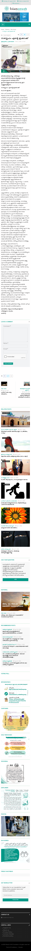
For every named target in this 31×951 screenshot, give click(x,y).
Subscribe (15, 900)
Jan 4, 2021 (22, 501)
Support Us (7, 928)
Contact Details (8, 934)
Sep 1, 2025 (22, 644)
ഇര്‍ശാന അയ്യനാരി (6, 454)
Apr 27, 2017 (22, 429)
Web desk (3, 389)
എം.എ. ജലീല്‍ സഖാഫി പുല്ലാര (9, 429)
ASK (15, 579)
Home (2, 29)
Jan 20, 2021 (27, 392)
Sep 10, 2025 (18, 637)
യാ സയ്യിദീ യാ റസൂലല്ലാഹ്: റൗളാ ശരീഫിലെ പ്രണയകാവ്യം (13, 640)
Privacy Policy (7, 932)
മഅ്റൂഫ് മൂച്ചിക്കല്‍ (7, 629)
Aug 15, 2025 (12, 613)
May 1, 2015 (19, 525)
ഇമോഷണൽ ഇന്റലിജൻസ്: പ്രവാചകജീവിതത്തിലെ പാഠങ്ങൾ (12, 632)
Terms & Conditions (11, 947)
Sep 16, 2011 (5, 390)
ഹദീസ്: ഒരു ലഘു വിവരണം (6, 393)
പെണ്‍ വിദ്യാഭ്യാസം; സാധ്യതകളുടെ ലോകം (14, 480)
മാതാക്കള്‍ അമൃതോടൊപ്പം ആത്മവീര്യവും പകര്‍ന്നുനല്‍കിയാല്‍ (13, 503)
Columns (7, 29)
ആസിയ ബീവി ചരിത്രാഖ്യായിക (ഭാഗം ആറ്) (14, 456)
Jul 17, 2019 (16, 549)
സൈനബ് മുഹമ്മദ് (8, 637)
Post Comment (8, 363)
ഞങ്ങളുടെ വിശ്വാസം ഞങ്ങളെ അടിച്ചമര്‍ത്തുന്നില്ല (10, 552)
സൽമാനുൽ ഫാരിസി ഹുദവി (10, 652)
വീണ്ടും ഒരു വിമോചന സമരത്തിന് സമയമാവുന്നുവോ (12, 616)
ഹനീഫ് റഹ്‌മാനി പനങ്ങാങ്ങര (9, 501)
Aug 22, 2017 (17, 454)
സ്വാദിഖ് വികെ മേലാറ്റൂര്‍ (7, 526)
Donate (21, 947)
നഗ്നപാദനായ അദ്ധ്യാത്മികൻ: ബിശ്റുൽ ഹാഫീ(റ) (24, 395)
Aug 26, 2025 (23, 652)
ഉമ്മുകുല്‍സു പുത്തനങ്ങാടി (7, 41)
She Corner (13, 29)
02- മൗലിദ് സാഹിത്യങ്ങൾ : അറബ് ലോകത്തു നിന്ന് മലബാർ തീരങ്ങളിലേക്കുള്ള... (13, 655)
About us (6, 930)
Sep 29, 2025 (17, 629)
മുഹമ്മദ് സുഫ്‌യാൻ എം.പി (9, 644)
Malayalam (16, 3)
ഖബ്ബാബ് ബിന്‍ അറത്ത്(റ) (9, 528)
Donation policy (8, 936)
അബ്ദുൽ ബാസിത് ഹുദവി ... (25, 389)
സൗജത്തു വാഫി (5, 478)
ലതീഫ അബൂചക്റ (6, 549)
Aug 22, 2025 (17, 661)
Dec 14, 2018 (15, 477)
